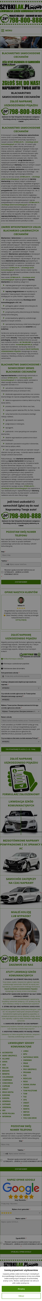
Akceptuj (21, 1289)
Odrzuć (21, 1296)
